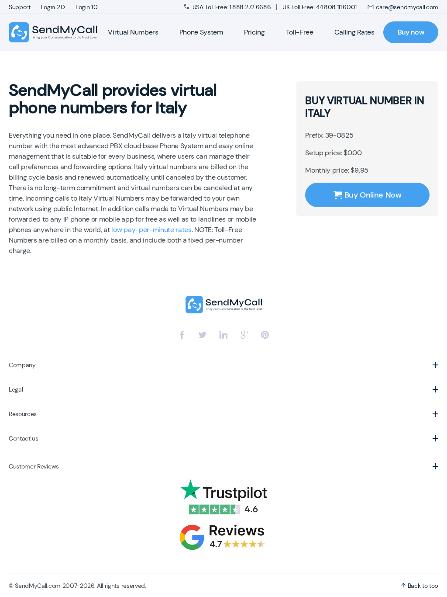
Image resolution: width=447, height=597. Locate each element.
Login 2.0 (53, 7)
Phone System (201, 32)
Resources (23, 414)
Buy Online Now (373, 195)
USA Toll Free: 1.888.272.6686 (231, 7)
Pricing (254, 32)
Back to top (422, 586)
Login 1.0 (87, 7)
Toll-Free (299, 32)
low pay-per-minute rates (151, 229)
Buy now (411, 32)
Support (20, 7)
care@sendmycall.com (407, 7)
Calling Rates (354, 32)
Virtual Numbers (133, 32)
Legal (16, 389)
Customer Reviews (34, 466)
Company (22, 365)
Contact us (23, 438)
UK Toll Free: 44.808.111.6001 (319, 7)
